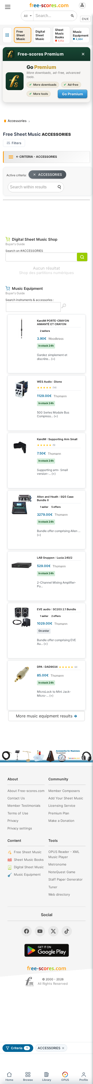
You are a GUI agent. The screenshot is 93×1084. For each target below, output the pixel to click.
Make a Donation (61, 821)
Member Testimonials (23, 806)
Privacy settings (19, 828)
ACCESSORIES (50, 175)
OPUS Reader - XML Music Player (63, 854)
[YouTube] (40, 931)
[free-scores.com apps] (7, 35)
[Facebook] (26, 931)
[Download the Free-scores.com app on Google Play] (46, 950)
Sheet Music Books (29, 860)
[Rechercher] (72, 16)
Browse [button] (28, 1080)
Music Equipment (27, 874)
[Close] (83, 54)
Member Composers (64, 791)
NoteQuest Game (61, 872)
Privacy (12, 821)
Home (9, 1080)
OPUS (65, 1080)
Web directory (59, 894)
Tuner (52, 887)
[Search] (59, 187)
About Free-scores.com (25, 791)
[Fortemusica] (29, 981)
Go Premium (72, 94)
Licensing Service (61, 806)
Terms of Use (17, 813)
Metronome (57, 864)
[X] (53, 931)
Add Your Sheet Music (65, 798)
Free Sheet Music (27, 852)
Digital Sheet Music (29, 867)
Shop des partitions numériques (46, 273)
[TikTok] (67, 931)
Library (46, 1080)
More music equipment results (46, 715)
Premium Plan (58, 813)
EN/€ (85, 19)
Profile (83, 1080)
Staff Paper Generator (65, 879)
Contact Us (16, 798)
